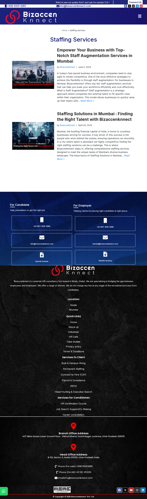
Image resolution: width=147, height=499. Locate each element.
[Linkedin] (137, 6)
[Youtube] (141, 6)
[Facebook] (125, 6)
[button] (140, 16)
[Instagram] (133, 6)
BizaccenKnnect (67, 67)
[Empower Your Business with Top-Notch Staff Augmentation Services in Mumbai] (33, 75)
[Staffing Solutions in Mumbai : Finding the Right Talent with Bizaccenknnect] (33, 136)
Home (64, 30)
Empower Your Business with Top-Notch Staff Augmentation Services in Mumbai (94, 56)
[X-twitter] (129, 6)
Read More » (87, 100)
